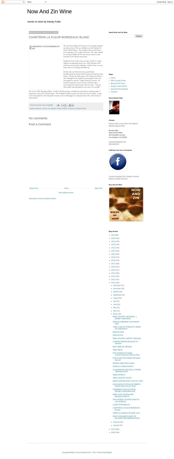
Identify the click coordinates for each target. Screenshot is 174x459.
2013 (113, 276)
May (115, 308)
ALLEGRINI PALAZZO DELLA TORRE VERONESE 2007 (127, 371)
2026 (113, 235)
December (117, 285)
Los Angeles (52, 108)
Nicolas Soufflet (62, 108)
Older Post (98, 188)
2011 (113, 283)
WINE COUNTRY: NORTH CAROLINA (127, 338)
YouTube (114, 92)
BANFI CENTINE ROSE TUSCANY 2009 (128, 381)
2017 (113, 264)
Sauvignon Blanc (80, 108)
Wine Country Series (118, 81)
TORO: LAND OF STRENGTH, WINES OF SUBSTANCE (127, 328)
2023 (113, 244)
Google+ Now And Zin (119, 86)
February (116, 422)
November (117, 289)
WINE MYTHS (118, 335)
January (116, 425)
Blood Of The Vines (118, 83)
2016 (113, 267)
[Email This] (62, 105)
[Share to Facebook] (70, 105)
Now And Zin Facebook (119, 89)
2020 (113, 254)
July (114, 301)
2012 (113, 279)
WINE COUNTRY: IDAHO (122, 378)
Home (66, 188)
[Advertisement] (122, 55)
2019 (113, 257)
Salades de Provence (80, 46)
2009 (113, 432)
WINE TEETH (118, 350)
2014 (113, 273)
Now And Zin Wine (49, 11)
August (116, 298)
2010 (113, 429)
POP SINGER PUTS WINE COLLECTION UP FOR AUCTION (126, 354)
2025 (113, 238)
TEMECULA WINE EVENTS (123, 366)
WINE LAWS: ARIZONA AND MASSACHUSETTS (123, 395)
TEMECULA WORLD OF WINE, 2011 (126, 413)
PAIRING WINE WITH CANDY (124, 363)
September (117, 295)
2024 (113, 241)
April (115, 311)
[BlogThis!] (65, 105)
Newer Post (33, 188)
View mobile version (65, 193)
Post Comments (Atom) (47, 199)
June (115, 304)
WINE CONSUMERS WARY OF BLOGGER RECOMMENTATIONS (126, 417)
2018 (113, 260)
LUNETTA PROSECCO (121, 405)
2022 (113, 248)
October (116, 292)
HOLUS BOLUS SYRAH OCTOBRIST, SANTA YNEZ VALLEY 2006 (127, 385)
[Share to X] (67, 105)
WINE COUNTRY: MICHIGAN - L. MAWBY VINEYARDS (125, 318)
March (115, 314)
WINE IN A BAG (118, 332)
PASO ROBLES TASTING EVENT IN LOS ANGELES (126, 400)
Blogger (109, 452)
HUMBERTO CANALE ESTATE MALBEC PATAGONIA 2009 (124, 390)
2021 (113, 251)
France (44, 108)
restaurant (71, 108)
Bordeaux (38, 108)
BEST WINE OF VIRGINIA (122, 347)
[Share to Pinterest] (72, 105)
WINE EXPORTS (119, 375)
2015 (113, 270)
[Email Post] (58, 105)
